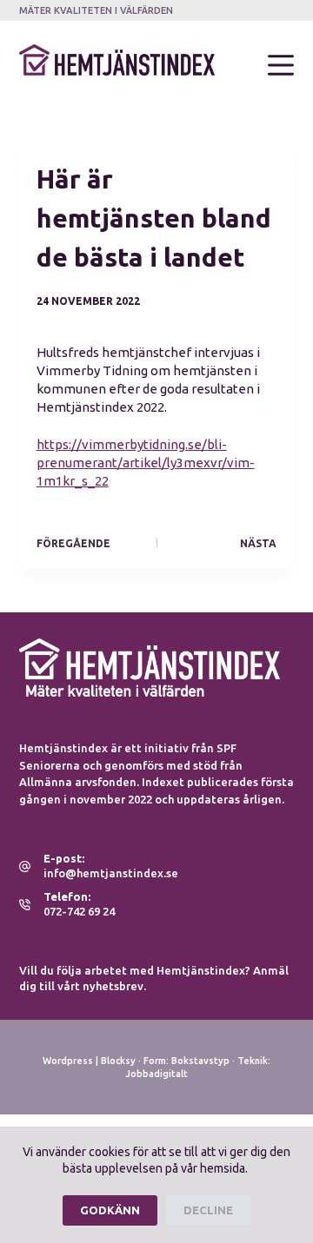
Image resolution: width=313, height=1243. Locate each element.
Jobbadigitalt (156, 1073)
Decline (208, 1210)
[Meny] (281, 65)
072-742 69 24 (79, 911)
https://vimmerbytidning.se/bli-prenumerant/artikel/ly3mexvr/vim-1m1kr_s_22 (146, 462)
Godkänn (110, 1210)
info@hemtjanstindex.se (110, 873)
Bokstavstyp (200, 1060)
